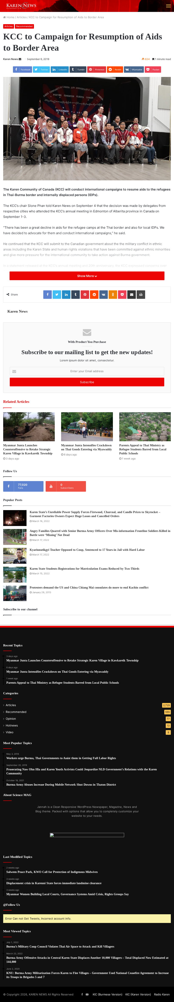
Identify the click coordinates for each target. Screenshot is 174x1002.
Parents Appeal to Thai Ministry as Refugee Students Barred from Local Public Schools (142, 449)
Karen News (10, 59)
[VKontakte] (103, 294)
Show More (85, 276)
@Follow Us (11, 904)
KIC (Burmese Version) (107, 994)
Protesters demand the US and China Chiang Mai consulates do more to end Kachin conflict (89, 587)
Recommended (24, 26)
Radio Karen (162, 994)
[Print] (141, 294)
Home (10, 17)
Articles (22, 17)
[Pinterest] (85, 294)
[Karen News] (23, 6)
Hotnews (12, 725)
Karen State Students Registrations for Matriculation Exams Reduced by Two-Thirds (84, 568)
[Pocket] (122, 294)
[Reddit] (94, 294)
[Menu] (168, 6)
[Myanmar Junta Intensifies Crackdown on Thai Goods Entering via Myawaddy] (87, 426)
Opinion (11, 718)
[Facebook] (47, 294)
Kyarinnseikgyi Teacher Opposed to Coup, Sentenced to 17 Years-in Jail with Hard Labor (87, 549)
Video (9, 732)
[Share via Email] (131, 294)
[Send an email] (20, 59)
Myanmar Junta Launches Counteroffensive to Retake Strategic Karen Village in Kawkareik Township (27, 449)
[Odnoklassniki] (113, 294)
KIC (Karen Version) (138, 994)
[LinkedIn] (66, 294)
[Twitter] (57, 294)
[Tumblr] (75, 294)
